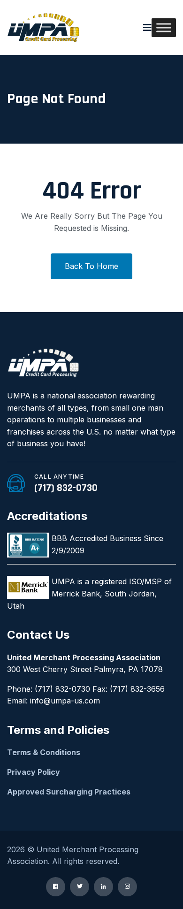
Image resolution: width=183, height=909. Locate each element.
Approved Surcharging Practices (68, 791)
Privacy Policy (33, 772)
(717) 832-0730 (66, 488)
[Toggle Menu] (163, 27)
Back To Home (91, 266)
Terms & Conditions (43, 752)
